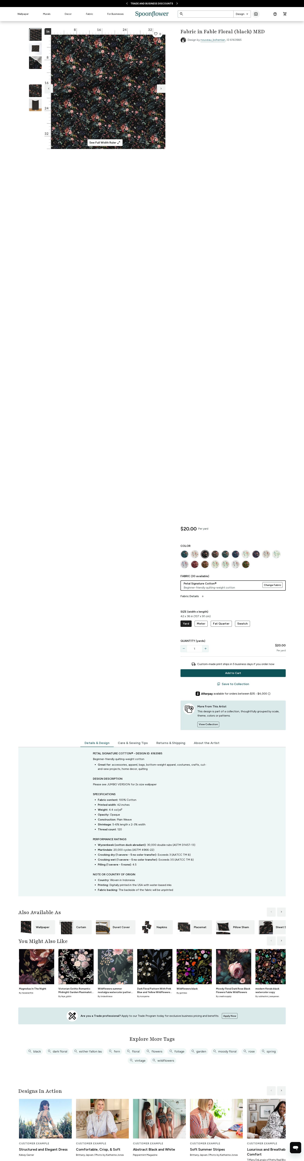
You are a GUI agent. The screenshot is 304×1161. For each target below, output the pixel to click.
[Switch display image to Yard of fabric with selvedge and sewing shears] (35, 48)
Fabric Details (192, 596)
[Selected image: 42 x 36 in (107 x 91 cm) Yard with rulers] (35, 34)
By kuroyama (143, 996)
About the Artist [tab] (206, 743)
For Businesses (115, 13)
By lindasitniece (105, 996)
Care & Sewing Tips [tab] (133, 743)
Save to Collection (233, 684)
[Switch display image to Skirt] (35, 76)
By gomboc (182, 993)
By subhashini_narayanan (267, 996)
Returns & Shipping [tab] (170, 743)
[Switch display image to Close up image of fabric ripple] (35, 90)
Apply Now (229, 1015)
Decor (68, 13)
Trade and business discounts (152, 3)
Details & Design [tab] (97, 743)
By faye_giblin (64, 996)
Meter (201, 623)
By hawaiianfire (26, 993)
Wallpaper (23, 13)
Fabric (89, 13)
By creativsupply (223, 996)
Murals (46, 13)
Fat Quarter (221, 623)
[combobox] (242, 14)
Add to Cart (233, 673)
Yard (186, 623)
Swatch (242, 623)
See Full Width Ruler (105, 143)
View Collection (208, 724)
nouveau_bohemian (213, 40)
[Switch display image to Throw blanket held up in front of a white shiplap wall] (35, 104)
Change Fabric (272, 585)
